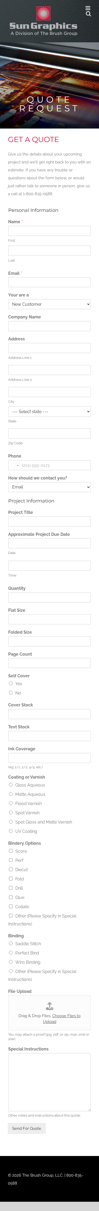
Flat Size (16, 610)
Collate (22, 906)
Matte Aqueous (30, 794)
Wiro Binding (27, 962)
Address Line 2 (20, 380)
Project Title (20, 512)
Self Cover (19, 675)
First (11, 241)
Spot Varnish (27, 812)
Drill (19, 888)
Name (15, 221)
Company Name (24, 316)
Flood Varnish (28, 803)
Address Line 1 (20, 358)
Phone (14, 456)
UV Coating (26, 831)
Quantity (17, 588)
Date (12, 553)
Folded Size (20, 632)
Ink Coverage (21, 748)
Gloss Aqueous (30, 785)
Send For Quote (26, 1128)
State (12, 421)
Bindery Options (24, 843)
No (18, 693)
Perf (19, 860)
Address (16, 338)
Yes (18, 683)
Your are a (18, 295)
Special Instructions (28, 1049)
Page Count (20, 654)
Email (15, 273)
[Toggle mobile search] (88, 13)
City (11, 402)
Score (21, 851)
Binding (16, 935)
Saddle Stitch (28, 943)
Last (11, 260)
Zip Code (15, 443)
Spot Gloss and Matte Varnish (43, 822)
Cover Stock (20, 704)
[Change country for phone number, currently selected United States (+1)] (14, 465)
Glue (19, 897)
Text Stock (19, 726)
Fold (19, 878)
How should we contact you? (37, 478)
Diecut (21, 869)
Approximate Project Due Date (39, 534)
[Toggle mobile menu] (88, 8)
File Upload (19, 991)
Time (12, 575)
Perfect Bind (27, 953)
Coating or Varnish (26, 777)
